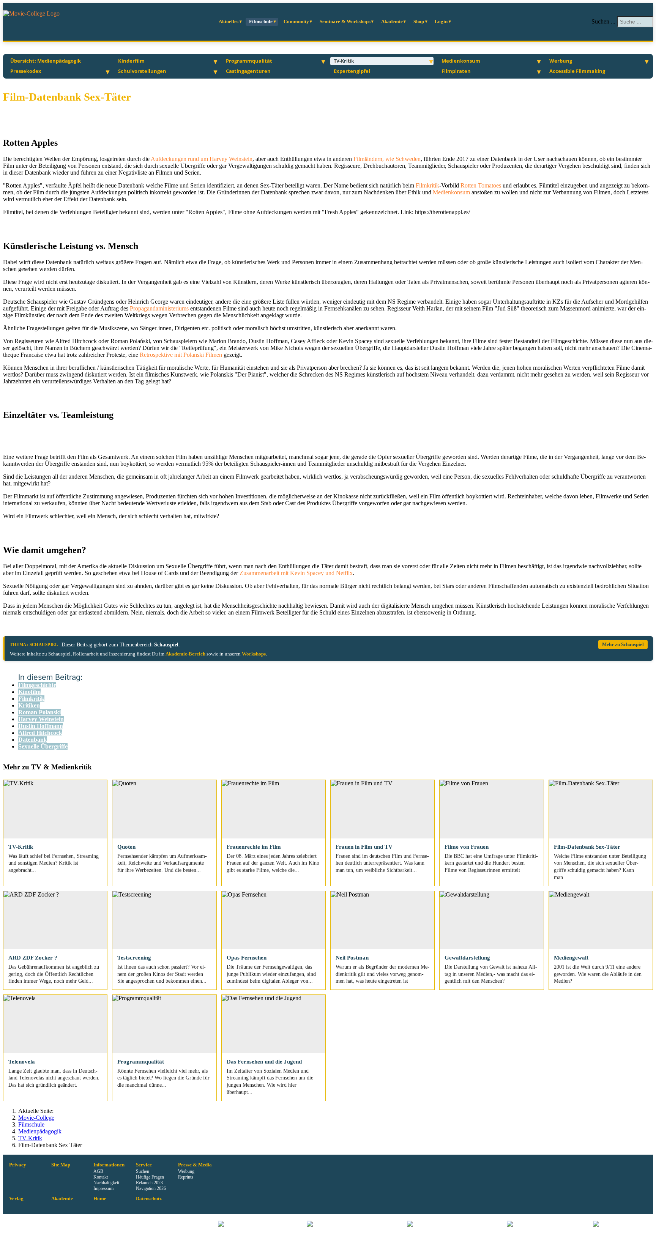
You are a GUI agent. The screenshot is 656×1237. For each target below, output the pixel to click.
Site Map (60, 1165)
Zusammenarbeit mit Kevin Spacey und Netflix (296, 573)
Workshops (254, 654)
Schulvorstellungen (142, 71)
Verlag (16, 1198)
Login (441, 21)
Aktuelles (228, 21)
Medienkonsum (461, 60)
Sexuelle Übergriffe (43, 746)
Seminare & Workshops (345, 21)
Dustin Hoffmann (40, 726)
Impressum (103, 1188)
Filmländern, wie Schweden (387, 159)
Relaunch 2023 (149, 1182)
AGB (98, 1171)
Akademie (392, 21)
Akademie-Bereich (185, 654)
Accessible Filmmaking (577, 71)
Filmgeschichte (37, 685)
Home (99, 1198)
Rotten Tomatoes (480, 185)
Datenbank (32, 739)
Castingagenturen (248, 71)
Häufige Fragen (150, 1177)
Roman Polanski (39, 712)
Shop (418, 21)
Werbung (560, 60)
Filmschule (261, 21)
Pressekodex (25, 71)
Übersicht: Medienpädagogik (45, 60)
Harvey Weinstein (41, 719)
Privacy (17, 1165)
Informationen (109, 1165)
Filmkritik (427, 185)
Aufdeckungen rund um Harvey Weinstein (201, 159)
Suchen (142, 1171)
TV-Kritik (344, 60)
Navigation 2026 (151, 1188)
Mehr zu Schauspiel (623, 644)
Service (144, 1165)
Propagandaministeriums (160, 308)
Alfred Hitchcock (40, 733)
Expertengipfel (352, 71)
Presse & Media (195, 1165)
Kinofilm (29, 692)
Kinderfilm (131, 60)
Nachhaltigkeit (106, 1182)
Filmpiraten (456, 71)
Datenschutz (149, 1198)
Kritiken (29, 705)
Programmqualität (249, 60)
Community (296, 21)
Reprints (185, 1177)
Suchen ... (603, 21)
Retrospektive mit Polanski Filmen (182, 354)
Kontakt (100, 1177)
